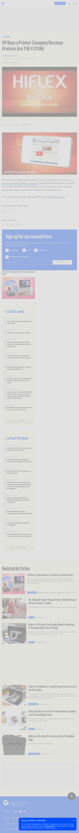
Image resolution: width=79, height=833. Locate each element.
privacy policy (49, 826)
